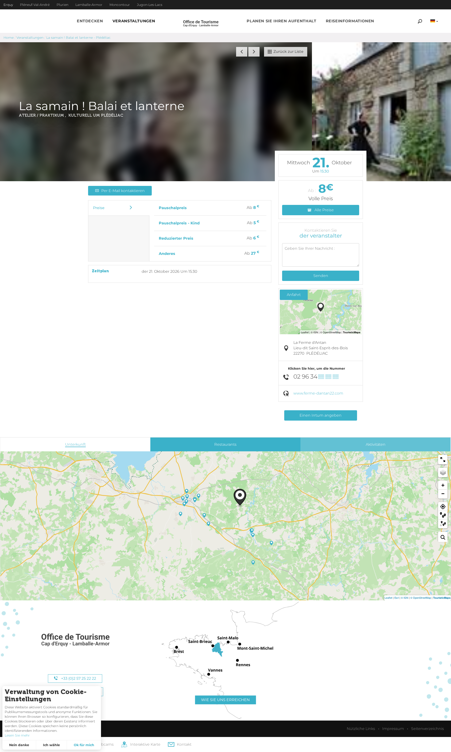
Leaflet (388, 597)
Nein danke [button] (19, 745)
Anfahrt (294, 294)
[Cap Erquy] (75, 640)
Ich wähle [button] (51, 745)
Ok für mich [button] (84, 745)
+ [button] (442, 485)
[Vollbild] (443, 459)
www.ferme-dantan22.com (318, 393)
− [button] (442, 494)
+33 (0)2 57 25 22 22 (78, 678)
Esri (396, 597)
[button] (90, 21)
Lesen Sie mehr (17, 735)
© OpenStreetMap (420, 597)
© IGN (404, 597)
